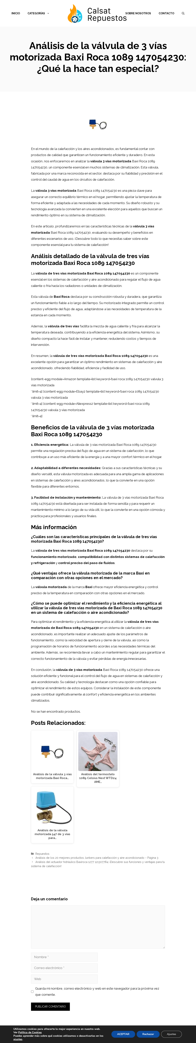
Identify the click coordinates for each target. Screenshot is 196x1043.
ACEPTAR (123, 1034)
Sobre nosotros (138, 13)
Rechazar (148, 1034)
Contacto (166, 13)
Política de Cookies (30, 1032)
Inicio (15, 13)
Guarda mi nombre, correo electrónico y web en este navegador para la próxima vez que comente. (97, 991)
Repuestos (42, 853)
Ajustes (171, 1034)
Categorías (36, 13)
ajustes (17, 1039)
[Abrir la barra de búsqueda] (183, 13)
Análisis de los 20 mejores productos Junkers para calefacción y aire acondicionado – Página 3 (96, 857)
